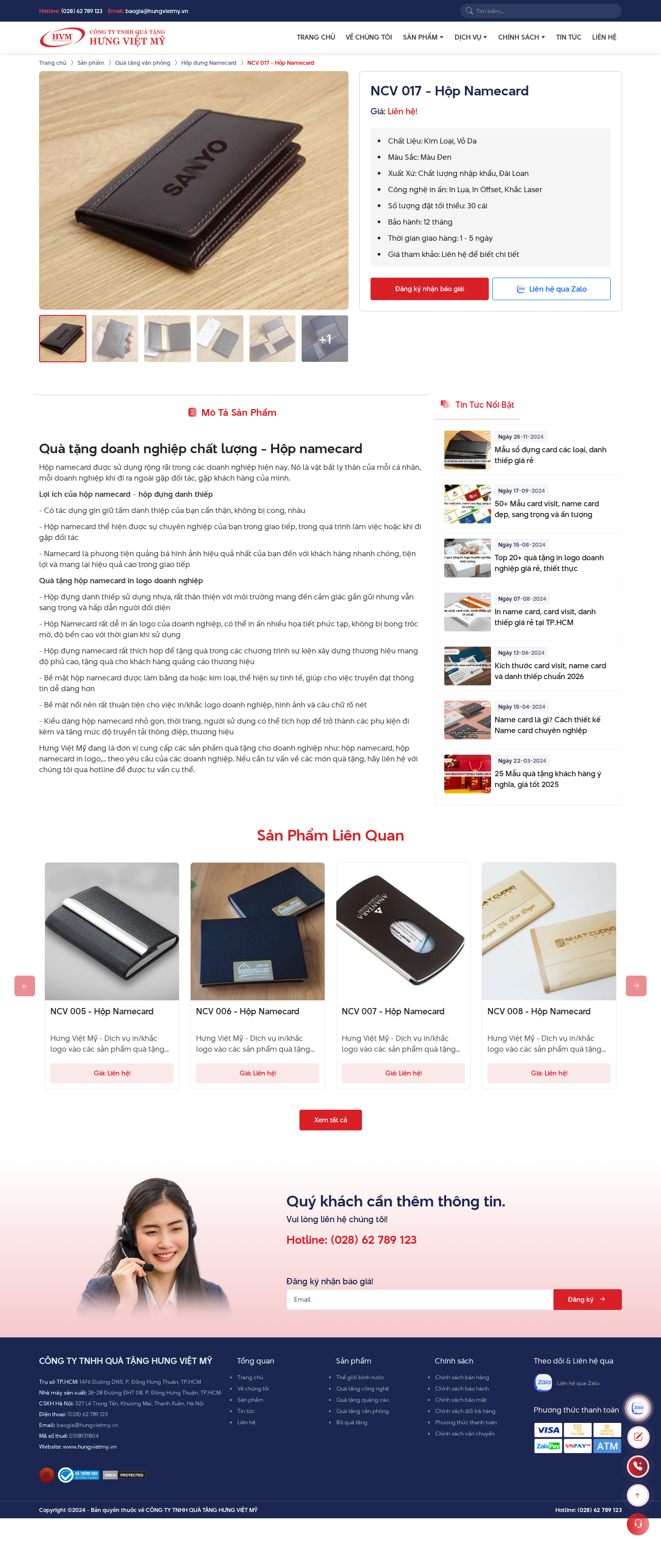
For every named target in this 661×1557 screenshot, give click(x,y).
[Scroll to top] (638, 1495)
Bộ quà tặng (351, 1422)
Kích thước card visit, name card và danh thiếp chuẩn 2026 (550, 671)
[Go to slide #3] (167, 338)
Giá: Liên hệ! (112, 1073)
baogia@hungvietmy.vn (156, 11)
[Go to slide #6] (324, 338)
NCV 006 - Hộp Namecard (247, 1011)
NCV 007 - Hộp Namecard (393, 1011)
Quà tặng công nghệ (362, 1388)
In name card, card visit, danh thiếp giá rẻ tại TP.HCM (545, 617)
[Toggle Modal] (638, 1437)
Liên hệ (604, 37)
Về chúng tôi (369, 37)
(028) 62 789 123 (82, 11)
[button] (441, 37)
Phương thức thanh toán (466, 1422)
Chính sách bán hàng (462, 1377)
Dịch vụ (468, 37)
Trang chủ (316, 37)
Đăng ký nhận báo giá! (429, 288)
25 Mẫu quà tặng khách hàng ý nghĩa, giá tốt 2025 (548, 779)
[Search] (469, 11)
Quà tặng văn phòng (362, 1410)
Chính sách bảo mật (461, 1399)
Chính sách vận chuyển (465, 1433)
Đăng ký (581, 1299)
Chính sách (518, 37)
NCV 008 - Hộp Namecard (539, 1011)
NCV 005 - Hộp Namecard (102, 1011)
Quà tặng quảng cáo (362, 1399)
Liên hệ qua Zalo (578, 1383)
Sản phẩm (420, 37)
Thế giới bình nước (360, 1377)
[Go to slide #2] (115, 338)
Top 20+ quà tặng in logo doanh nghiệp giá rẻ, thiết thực (549, 563)
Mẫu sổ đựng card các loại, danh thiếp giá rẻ (551, 455)
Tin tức (568, 37)
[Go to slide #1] (62, 338)
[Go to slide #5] (272, 338)
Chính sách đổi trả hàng (465, 1410)
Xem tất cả (330, 1120)
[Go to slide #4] (220, 338)
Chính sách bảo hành (462, 1388)
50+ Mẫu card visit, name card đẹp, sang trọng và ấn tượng (547, 509)
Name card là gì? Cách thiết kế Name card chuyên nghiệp (548, 725)
